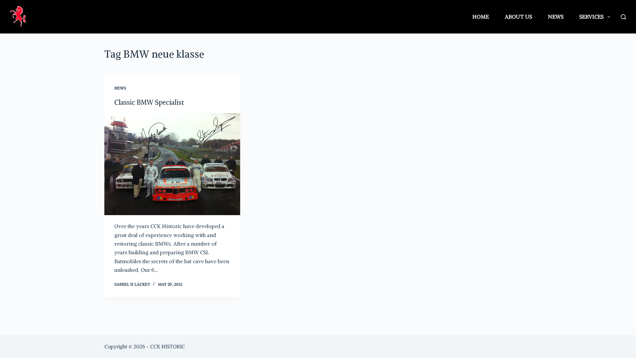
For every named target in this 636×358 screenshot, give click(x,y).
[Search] (623, 17)
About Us (518, 16)
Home (480, 16)
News (555, 16)
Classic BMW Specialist (149, 102)
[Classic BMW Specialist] (172, 164)
